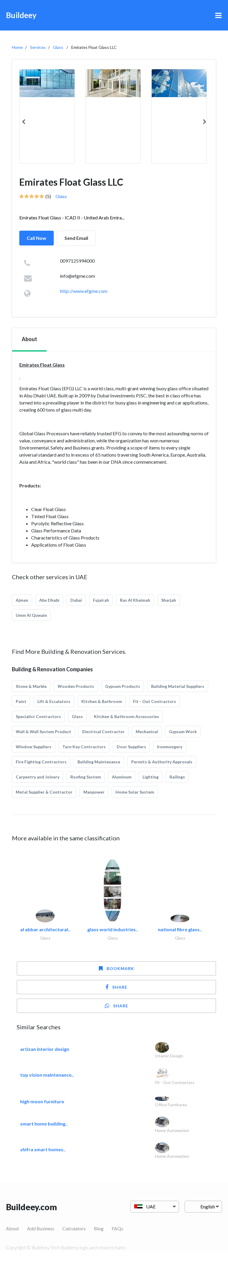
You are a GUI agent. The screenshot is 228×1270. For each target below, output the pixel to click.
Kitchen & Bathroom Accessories (126, 716)
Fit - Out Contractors (154, 701)
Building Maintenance (98, 761)
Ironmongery (169, 746)
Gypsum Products (122, 686)
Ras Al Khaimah (135, 600)
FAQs (117, 1228)
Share (119, 987)
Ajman (22, 600)
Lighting (150, 776)
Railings (177, 776)
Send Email (76, 238)
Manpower (93, 791)
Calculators (74, 1228)
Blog (99, 1228)
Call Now (36, 238)
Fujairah (101, 600)
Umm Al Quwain (31, 615)
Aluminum (122, 776)
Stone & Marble (31, 686)
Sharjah (168, 600)
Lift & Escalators (53, 701)
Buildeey (21, 15)
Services (38, 47)
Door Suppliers (131, 746)
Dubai (76, 600)
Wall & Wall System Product (43, 731)
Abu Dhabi (49, 600)
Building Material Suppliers (177, 686)
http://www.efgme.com (83, 291)
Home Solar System (134, 791)
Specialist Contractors (38, 716)
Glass (58, 47)
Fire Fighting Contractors (41, 761)
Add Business (40, 1228)
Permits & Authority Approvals (161, 761)
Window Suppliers (33, 746)
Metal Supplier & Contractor (44, 791)
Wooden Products (76, 686)
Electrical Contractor (103, 731)
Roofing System (85, 776)
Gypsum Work (183, 731)
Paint (21, 701)
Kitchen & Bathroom (101, 701)
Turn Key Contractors (84, 746)
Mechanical (147, 731)
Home (17, 47)
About (12, 1228)
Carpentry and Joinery (37, 776)
